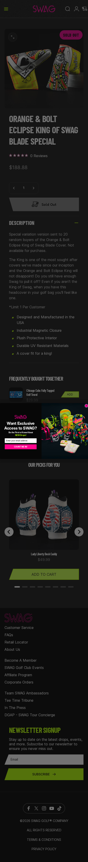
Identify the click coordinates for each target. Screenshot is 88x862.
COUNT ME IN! (20, 447)
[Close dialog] (86, 405)
